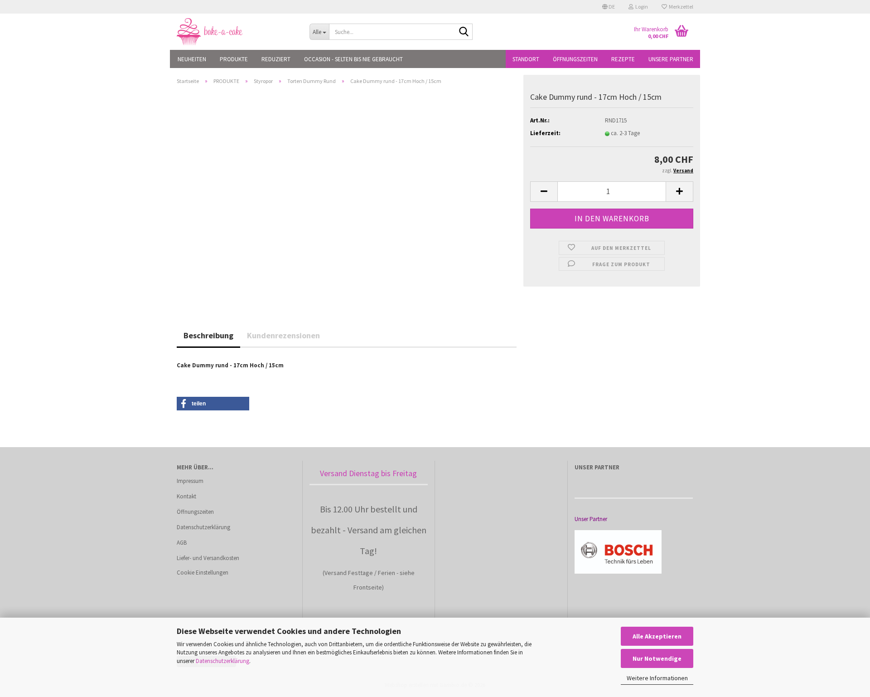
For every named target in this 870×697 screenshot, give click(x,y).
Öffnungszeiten (575, 59)
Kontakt (186, 496)
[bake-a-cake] (236, 32)
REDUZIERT (275, 59)
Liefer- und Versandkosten (208, 558)
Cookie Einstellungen (202, 572)
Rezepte (623, 59)
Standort (525, 59)
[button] (608, 7)
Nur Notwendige (657, 658)
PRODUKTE (234, 59)
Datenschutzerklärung (222, 661)
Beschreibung (208, 335)
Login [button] (640, 6)
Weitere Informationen (657, 678)
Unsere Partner (670, 59)
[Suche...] (464, 32)
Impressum (190, 481)
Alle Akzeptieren (657, 636)
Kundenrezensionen (283, 335)
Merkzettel (680, 6)
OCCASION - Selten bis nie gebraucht (353, 59)
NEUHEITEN (192, 59)
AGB (182, 542)
